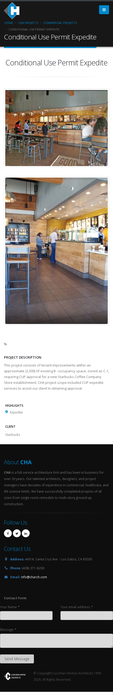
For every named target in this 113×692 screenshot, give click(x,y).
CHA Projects (28, 23)
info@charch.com (34, 577)
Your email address (75, 607)
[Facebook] (8, 533)
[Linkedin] (26, 533)
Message (6, 629)
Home (8, 23)
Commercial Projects (60, 23)
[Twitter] (17, 533)
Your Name (8, 607)
